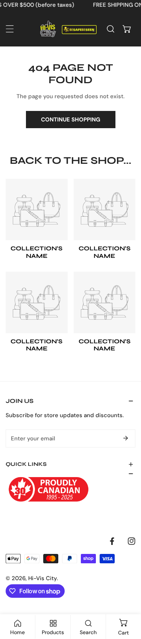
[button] (127, 29)
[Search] (110, 29)
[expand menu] (10, 29)
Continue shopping (70, 119)
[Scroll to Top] (127, 599)
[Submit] (126, 438)
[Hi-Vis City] (68, 28)
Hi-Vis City (42, 578)
